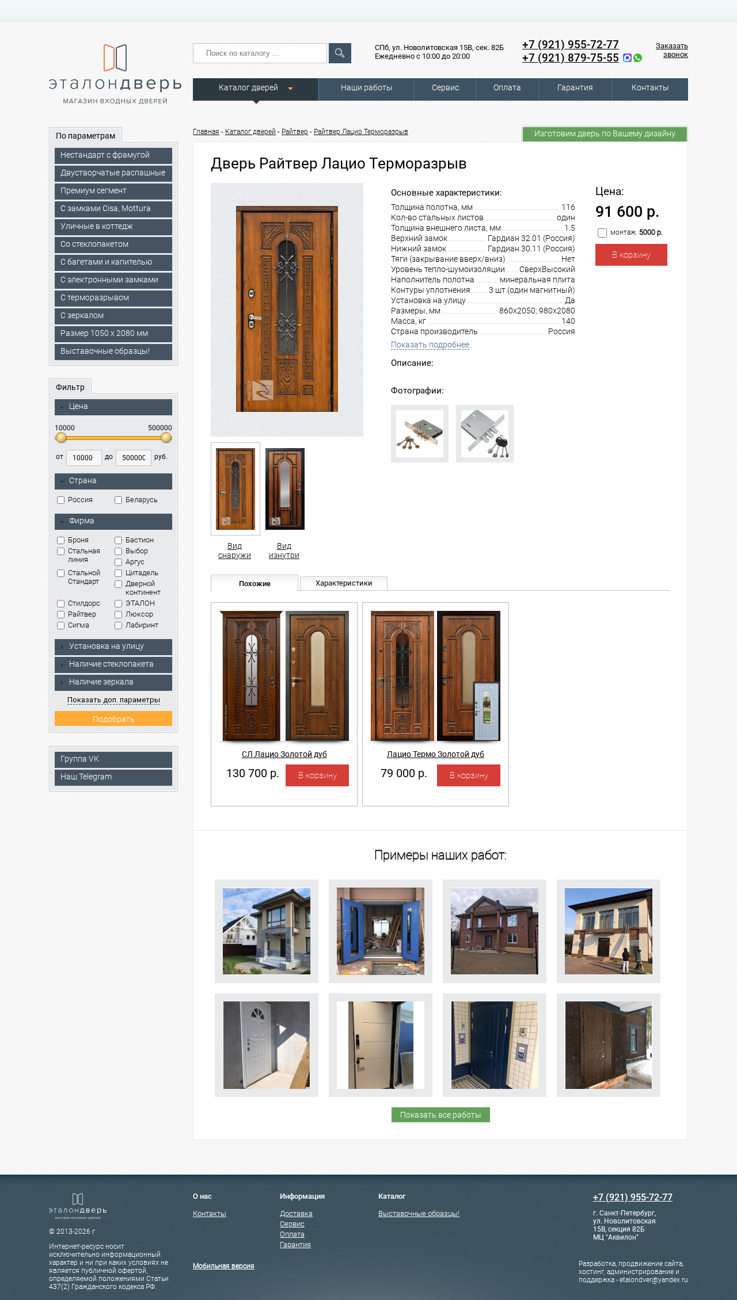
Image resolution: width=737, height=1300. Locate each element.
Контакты (650, 87)
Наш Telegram (86, 776)
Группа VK (79, 758)
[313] (266, 931)
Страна (83, 480)
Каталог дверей (248, 87)
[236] (266, 1045)
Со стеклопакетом (94, 243)
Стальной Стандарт (84, 577)
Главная (206, 132)
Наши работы (367, 87)
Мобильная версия (223, 1266)
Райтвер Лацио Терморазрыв (361, 132)
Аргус (135, 561)
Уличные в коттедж (96, 226)
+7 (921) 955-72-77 (570, 44)
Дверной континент (143, 588)
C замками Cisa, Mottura (105, 208)
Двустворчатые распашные (112, 172)
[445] (608, 931)
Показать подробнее (430, 344)
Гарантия (575, 87)
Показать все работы (440, 1114)
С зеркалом (82, 315)
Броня (78, 540)
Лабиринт (142, 625)
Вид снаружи (234, 550)
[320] (494, 1045)
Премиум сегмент (93, 190)
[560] (380, 931)
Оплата (507, 87)
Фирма (81, 520)
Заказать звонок (672, 50)
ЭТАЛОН (140, 603)
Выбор (137, 550)
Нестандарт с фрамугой (105, 154)
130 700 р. (252, 773)
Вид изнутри (284, 550)
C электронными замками (109, 279)
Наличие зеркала (101, 681)
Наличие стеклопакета (111, 663)
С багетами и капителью (106, 261)
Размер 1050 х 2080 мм (104, 333)
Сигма (78, 625)
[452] (494, 931)
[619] (380, 1045)
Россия (80, 499)
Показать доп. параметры (113, 699)
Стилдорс (84, 603)
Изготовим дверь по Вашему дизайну (604, 133)
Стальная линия (84, 555)
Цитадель (142, 572)
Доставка (296, 1213)
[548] (608, 1045)
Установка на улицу (106, 646)
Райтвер (82, 614)
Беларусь (142, 499)
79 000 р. (404, 773)
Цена (78, 406)
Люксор (139, 614)
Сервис (445, 87)
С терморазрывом (94, 297)
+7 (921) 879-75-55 (570, 57)
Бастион (140, 540)
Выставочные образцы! (105, 350)
